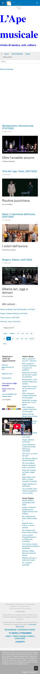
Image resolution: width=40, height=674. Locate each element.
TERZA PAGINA (19, 636)
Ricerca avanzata (6, 69)
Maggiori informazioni (29, 672)
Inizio (5, 333)
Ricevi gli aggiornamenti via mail (8, 367)
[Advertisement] (20, 93)
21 (18, 333)
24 (31, 333)
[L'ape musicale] (14, 3)
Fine (4, 344)
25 (4, 338)
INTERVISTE (23, 629)
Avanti (32, 338)
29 (22, 338)
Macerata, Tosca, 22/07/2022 (10, 321)
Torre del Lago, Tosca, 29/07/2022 (19, 171)
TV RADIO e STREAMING (20, 633)
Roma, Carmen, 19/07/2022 (10, 317)
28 (17, 338)
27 (13, 338)
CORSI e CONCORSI (25, 637)
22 (23, 333)
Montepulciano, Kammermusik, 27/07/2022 (18, 127)
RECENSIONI (17, 54)
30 (26, 338)
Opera (27, 54)
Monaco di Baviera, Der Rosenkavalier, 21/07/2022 (18, 309)
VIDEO (8, 636)
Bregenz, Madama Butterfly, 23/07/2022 (14, 313)
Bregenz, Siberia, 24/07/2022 (17, 259)
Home (6, 54)
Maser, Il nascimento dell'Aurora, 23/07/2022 (19, 215)
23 (27, 333)
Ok (36, 668)
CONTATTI (20, 641)
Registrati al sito (7, 374)
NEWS (32, 629)
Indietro (12, 333)
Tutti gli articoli (6, 378)
